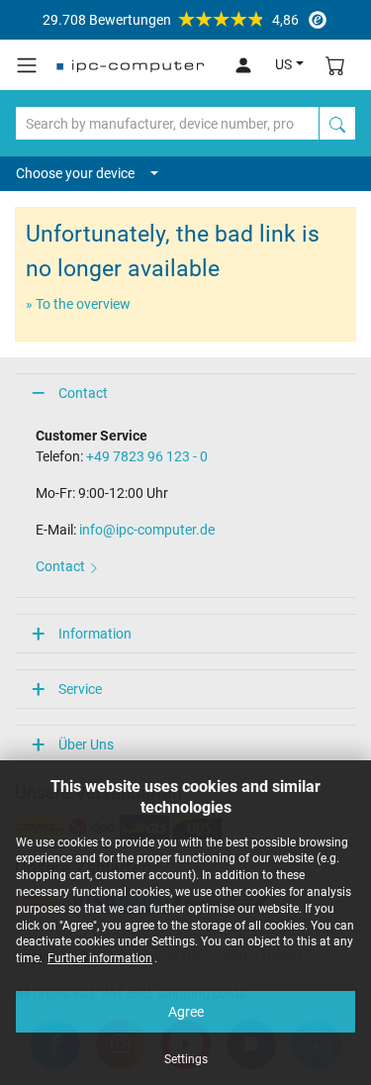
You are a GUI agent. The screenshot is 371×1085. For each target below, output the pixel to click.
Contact (83, 393)
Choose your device (75, 173)
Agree (186, 1012)
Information (95, 633)
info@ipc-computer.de (147, 530)
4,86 (171, 20)
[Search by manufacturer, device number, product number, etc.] (337, 123)
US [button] (283, 64)
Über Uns (86, 744)
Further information (99, 958)
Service (80, 689)
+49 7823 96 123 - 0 (147, 456)
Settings (186, 1059)
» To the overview (78, 304)
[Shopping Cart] (335, 65)
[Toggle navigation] (27, 65)
